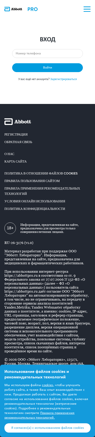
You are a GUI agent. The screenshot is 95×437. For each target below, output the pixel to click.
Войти (47, 67)
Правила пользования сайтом (32, 180)
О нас (9, 153)
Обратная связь (18, 142)
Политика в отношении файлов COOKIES (41, 173)
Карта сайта (15, 161)
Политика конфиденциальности (34, 208)
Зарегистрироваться (63, 79)
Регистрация (16, 134)
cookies (47, 385)
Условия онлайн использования (34, 201)
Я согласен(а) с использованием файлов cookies (47, 428)
